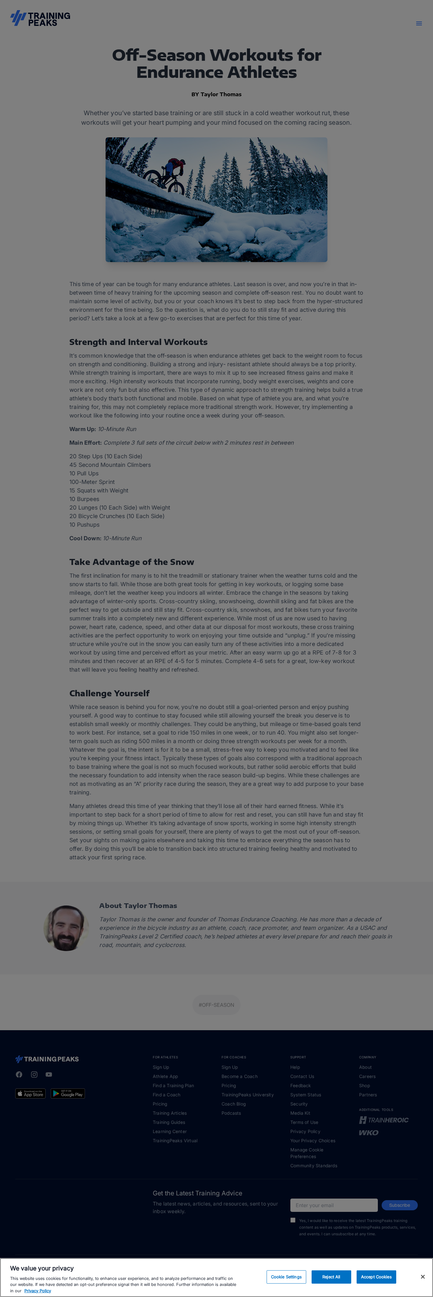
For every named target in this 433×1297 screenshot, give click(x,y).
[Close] (423, 1277)
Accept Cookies (376, 1276)
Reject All (331, 1276)
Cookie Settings (286, 1276)
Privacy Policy (37, 1290)
